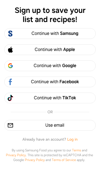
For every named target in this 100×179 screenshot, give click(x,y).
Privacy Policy (16, 155)
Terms (76, 150)
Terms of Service (64, 160)
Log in (72, 139)
